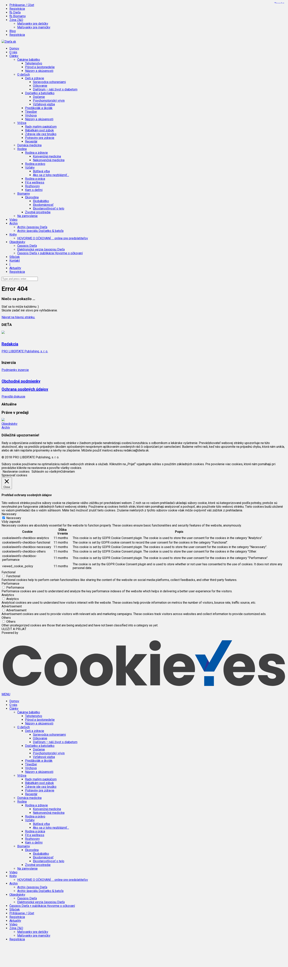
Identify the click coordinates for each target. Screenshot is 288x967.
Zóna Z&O (16, 928)
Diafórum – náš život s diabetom (55, 89)
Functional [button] (8, 572)
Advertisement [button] (12, 606)
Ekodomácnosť (43, 205)
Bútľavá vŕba (41, 171)
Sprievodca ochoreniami (49, 82)
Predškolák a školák (39, 108)
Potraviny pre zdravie (39, 138)
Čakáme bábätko (28, 712)
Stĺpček (14, 257)
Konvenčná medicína (47, 156)
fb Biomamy (17, 16)
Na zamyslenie (27, 216)
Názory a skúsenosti (39, 71)
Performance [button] (10, 583)
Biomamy (23, 846)
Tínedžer (31, 112)
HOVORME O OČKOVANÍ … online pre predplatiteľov (52, 238)
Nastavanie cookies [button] (16, 471)
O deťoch (23, 727)
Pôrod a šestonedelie (40, 67)
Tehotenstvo (33, 63)
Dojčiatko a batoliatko (39, 746)
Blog (12, 31)
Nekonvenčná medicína (48, 160)
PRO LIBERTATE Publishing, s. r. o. (25, 351)
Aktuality (15, 268)
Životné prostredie (38, 212)
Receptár (31, 141)
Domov (14, 48)
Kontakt (14, 260)
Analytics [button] (8, 595)
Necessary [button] (9, 514)
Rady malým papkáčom (41, 126)
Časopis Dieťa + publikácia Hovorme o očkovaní (50, 253)
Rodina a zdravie (36, 805)
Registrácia (17, 9)
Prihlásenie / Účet (21, 5)
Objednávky (9, 424)
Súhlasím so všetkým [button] (46, 471)
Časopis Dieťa (27, 246)
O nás (13, 52)
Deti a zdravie (34, 731)
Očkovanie (40, 86)
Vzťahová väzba (44, 104)
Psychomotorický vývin (49, 100)
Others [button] (6, 618)
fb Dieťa (15, 12)
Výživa (21, 775)
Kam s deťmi (34, 190)
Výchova (31, 115)
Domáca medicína (29, 145)
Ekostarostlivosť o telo (48, 208)
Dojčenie (39, 97)
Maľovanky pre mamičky (33, 27)
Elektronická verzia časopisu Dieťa (41, 249)
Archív (6, 427)
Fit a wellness (34, 182)
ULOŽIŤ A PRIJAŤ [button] (14, 629)
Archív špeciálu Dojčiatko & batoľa (40, 231)
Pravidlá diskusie (13, 396)
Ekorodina (32, 850)
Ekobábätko (41, 201)
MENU (6, 694)
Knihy (13, 876)
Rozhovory (32, 186)
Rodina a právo (35, 164)
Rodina (22, 801)
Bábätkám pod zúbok (39, 130)
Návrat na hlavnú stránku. (18, 317)
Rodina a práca (35, 179)
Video (13, 220)
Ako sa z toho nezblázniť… (51, 175)
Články (13, 708)
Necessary (13, 518)
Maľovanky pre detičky (32, 23)
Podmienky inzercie (15, 370)
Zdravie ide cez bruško (40, 134)
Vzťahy (30, 820)
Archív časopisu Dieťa (32, 227)
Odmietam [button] (68, 471)
